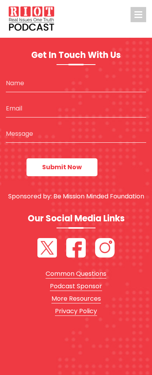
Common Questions (76, 273)
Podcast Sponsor (76, 286)
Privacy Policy (76, 311)
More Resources (76, 298)
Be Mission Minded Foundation (98, 196)
